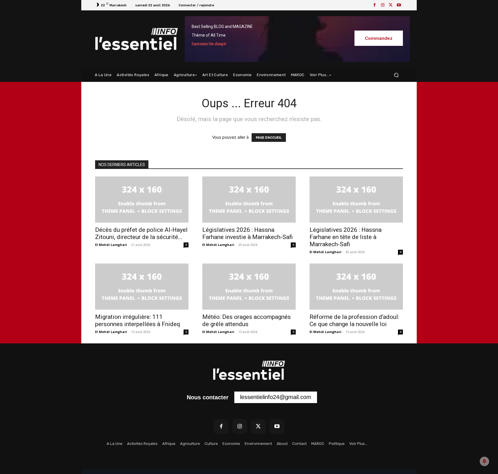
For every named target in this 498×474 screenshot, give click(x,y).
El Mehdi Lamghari (111, 244)
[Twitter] (391, 5)
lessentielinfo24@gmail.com (275, 397)
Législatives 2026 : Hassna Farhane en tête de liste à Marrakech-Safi (346, 237)
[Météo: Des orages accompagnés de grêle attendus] (249, 287)
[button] (396, 75)
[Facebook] (375, 5)
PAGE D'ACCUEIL (269, 138)
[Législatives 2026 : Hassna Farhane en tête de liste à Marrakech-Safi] (356, 199)
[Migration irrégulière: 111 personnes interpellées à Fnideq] (141, 287)
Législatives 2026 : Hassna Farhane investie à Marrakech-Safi (247, 233)
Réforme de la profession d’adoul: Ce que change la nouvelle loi (354, 320)
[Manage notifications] (484, 461)
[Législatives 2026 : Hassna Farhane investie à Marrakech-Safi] (249, 199)
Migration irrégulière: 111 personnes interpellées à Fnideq (137, 320)
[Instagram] (383, 5)
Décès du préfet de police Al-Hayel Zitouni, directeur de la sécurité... (141, 233)
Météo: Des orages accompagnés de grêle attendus (246, 320)
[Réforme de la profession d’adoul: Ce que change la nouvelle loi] (356, 287)
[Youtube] (399, 5)
